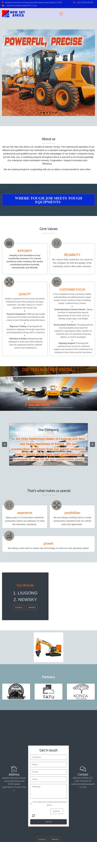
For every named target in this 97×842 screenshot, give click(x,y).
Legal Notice (7, 754)
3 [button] (47, 112)
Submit (48, 788)
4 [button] (50, 112)
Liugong (42, 428)
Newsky (55, 428)
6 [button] (56, 112)
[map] (3, 2)
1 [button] (41, 112)
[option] (48, 428)
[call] (74, 2)
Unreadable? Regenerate (33, 782)
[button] (6, 73)
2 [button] (44, 112)
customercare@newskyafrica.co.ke (21, 5)
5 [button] (53, 112)
